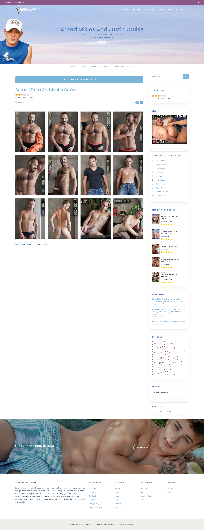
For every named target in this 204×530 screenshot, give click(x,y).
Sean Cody (160, 168)
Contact (169, 488)
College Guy (159, 353)
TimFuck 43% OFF (169, 246)
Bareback (170, 343)
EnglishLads (160, 180)
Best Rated (105, 66)
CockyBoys (160, 188)
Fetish (156, 358)
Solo (167, 368)
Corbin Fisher (161, 184)
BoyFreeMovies (20, 2)
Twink (171, 373)
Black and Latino (176, 353)
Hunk (156, 363)
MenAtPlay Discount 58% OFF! (170, 275)
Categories (149, 10)
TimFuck (159, 176)
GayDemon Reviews (164, 411)
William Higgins (162, 164)
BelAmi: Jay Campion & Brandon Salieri (168, 322)
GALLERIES (136, 10)
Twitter (169, 492)
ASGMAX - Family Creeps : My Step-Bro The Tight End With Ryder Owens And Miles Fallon (168, 311)
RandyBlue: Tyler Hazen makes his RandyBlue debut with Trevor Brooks (167, 300)
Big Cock (157, 348)
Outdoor (176, 363)
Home (126, 10)
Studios (161, 10)
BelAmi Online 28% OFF (169, 217)
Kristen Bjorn (161, 196)
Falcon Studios (162, 192)
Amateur (157, 343)
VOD (182, 10)
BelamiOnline (161, 160)
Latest (93, 66)
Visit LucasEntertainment (78, 79)
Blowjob (169, 348)
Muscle (165, 363)
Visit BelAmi (141, 448)
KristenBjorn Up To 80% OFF (169, 232)
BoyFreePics (8, 2)
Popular (92, 34)
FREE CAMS (172, 10)
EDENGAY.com (128, 524)
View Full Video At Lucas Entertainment (31, 244)
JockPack (160, 172)
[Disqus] (79, 280)
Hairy (174, 358)
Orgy (165, 358)
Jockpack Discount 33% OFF (170, 260)
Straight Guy (159, 373)
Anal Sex (157, 368)
